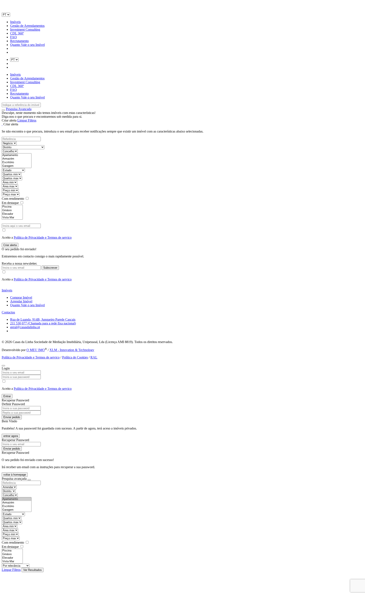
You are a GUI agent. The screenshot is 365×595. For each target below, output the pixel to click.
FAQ (13, 37)
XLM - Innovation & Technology (71, 350)
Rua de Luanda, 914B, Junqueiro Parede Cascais (42, 319)
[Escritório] (16, 162)
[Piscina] (12, 207)
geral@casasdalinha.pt (25, 327)
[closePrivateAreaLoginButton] (3, 365)
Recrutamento (19, 41)
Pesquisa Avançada (18, 109)
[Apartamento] (16, 155)
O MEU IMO (35, 350)
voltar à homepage (14, 474)
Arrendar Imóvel (21, 301)
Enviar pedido (11, 417)
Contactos (8, 312)
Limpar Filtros (26, 120)
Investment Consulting (25, 29)
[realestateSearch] (3, 110)
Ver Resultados (32, 570)
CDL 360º (17, 33)
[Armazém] (16, 159)
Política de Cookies (75, 357)
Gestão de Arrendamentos (27, 25)
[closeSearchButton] (29, 479)
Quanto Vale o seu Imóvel (27, 45)
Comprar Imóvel (21, 297)
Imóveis (15, 22)
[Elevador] (12, 214)
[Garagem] (16, 166)
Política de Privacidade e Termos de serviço (43, 237)
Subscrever (50, 267)
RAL (93, 357)
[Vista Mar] (12, 217)
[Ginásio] (12, 210)
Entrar (7, 396)
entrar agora (10, 436)
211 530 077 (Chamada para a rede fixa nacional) (43, 323)
